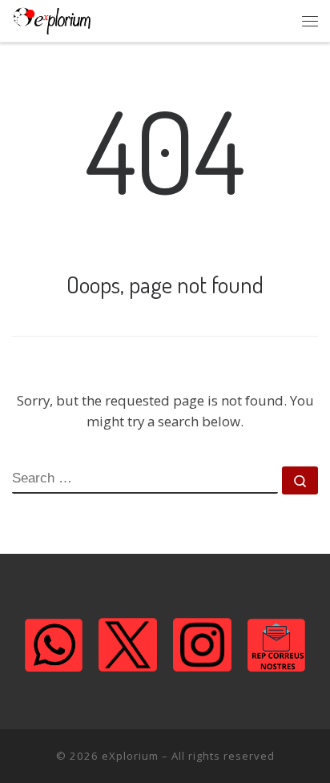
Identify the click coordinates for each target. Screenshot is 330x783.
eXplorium (130, 756)
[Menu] (310, 20)
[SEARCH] (145, 480)
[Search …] (300, 480)
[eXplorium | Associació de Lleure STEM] (52, 20)
